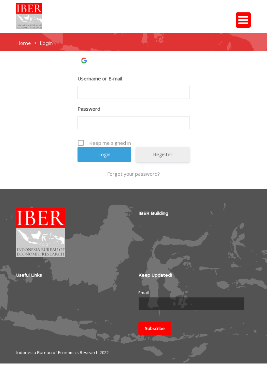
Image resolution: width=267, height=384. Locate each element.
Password (88, 108)
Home (23, 43)
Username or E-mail (99, 78)
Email (143, 292)
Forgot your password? (133, 174)
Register (163, 154)
